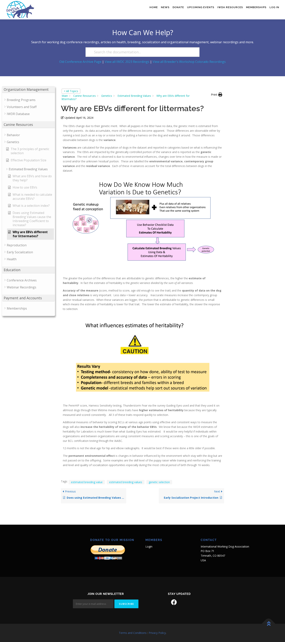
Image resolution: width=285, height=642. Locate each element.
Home (153, 7)
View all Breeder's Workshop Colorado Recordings (189, 62)
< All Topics (71, 91)
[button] (216, 94)
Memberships (256, 7)
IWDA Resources (230, 7)
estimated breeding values (125, 482)
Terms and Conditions (133, 633)
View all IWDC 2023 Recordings (127, 62)
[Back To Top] (269, 624)
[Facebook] (174, 602)
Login (148, 546)
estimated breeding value (87, 482)
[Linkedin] (185, 602)
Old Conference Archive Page (80, 62)
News (165, 7)
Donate (178, 7)
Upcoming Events (200, 7)
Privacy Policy (157, 633)
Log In (274, 7)
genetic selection (159, 482)
